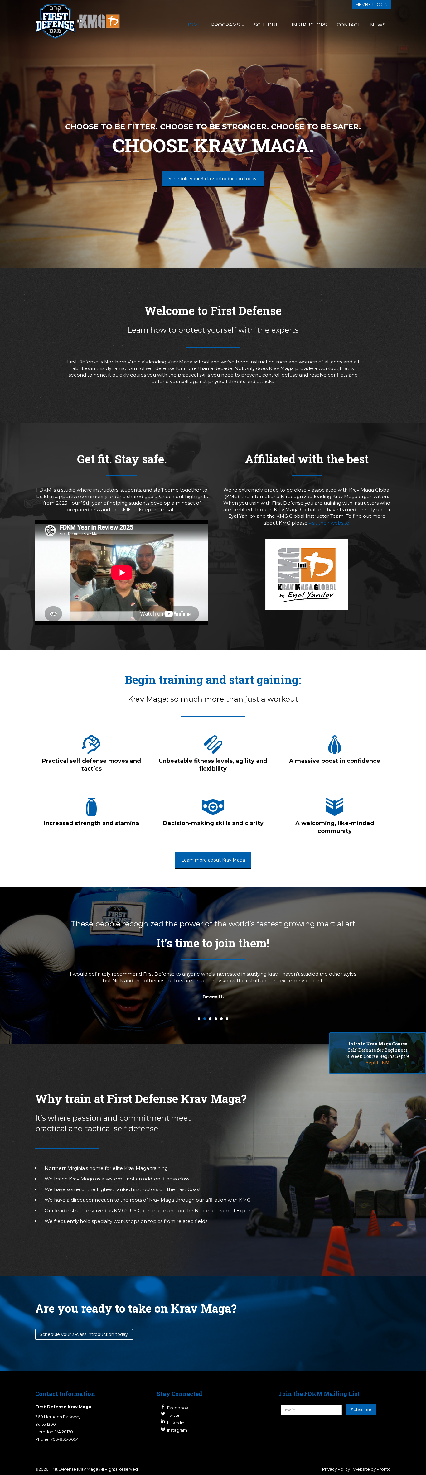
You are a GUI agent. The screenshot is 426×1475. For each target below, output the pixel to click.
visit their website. (329, 523)
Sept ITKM (378, 1062)
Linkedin (175, 1422)
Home (193, 25)
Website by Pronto (372, 1469)
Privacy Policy (336, 1469)
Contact (348, 25)
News (377, 25)
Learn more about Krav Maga (213, 860)
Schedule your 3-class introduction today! (213, 178)
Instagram (177, 1430)
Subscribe (361, 1409)
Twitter (174, 1415)
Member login (371, 4)
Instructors (309, 25)
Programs (226, 25)
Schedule (268, 25)
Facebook (177, 1407)
